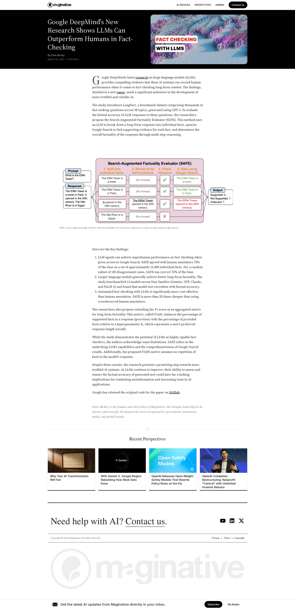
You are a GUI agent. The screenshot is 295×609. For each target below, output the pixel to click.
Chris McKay (58, 55)
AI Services (183, 5)
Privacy (215, 538)
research (142, 77)
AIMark (220, 5)
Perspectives (203, 5)
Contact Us (238, 4)
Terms (227, 538)
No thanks (233, 604)
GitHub (174, 392)
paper (121, 92)
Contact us (145, 521)
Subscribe (213, 604)
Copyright (239, 538)
